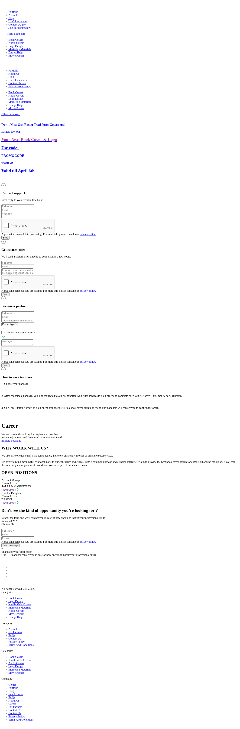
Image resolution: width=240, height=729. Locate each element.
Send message (10, 545)
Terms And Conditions (21, 644)
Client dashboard (16, 33)
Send (5, 237)
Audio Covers (16, 42)
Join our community (19, 27)
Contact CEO (16, 710)
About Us (13, 15)
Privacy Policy (16, 641)
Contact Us (17, 24)
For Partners (15, 632)
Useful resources (17, 21)
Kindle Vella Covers (19, 604)
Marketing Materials (19, 49)
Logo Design (15, 46)
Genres (12, 684)
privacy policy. (88, 234)
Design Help (15, 52)
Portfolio (13, 11)
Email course (15, 694)
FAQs (11, 635)
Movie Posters (16, 55)
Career (12, 703)
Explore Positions (11, 440)
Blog (11, 18)
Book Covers (15, 39)
